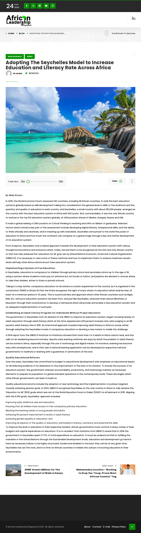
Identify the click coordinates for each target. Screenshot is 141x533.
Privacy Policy (119, 526)
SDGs (29, 56)
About (87, 526)
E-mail (106, 526)
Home (11, 33)
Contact (96, 526)
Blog (22, 33)
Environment (15, 56)
